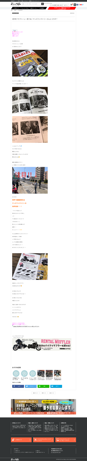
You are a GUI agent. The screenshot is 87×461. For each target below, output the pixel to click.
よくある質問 (53, 5)
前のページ (35, 393)
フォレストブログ (24, 8)
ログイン (66, 5)
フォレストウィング (56, 452)
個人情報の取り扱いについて (57, 450)
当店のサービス (33, 8)
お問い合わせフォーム (40, 452)
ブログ (15, 10)
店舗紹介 (42, 8)
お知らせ (38, 450)
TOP (11, 10)
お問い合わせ (59, 5)
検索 (42, 3)
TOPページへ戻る (16, 382)
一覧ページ (43, 393)
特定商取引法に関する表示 (56, 448)
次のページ (51, 393)
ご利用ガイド (16, 8)
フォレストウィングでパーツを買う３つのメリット (24, 452)
